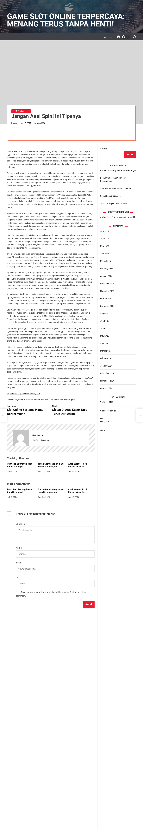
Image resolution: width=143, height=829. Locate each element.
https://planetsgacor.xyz (41, 440)
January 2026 (106, 276)
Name (19, 548)
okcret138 (41, 123)
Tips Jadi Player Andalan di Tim (113, 203)
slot (101, 418)
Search (103, 148)
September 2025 (107, 306)
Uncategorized (106, 402)
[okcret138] (21, 438)
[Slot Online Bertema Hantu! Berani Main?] (3, 415)
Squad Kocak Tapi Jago (110, 196)
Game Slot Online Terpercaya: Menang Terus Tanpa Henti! (66, 20)
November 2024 (107, 381)
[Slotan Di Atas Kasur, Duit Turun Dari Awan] (139, 415)
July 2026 (104, 231)
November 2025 (107, 291)
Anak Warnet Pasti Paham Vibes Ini (77, 465)
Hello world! (130, 217)
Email (18, 562)
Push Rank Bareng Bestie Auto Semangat (19, 465)
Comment (20, 524)
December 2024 (107, 373)
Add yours (51, 514)
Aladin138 (18, 151)
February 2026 (106, 269)
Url (17, 577)
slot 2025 (104, 430)
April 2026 (104, 254)
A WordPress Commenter (111, 217)
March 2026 (105, 261)
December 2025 (107, 283)
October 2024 (106, 388)
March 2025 (105, 351)
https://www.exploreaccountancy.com (23, 394)
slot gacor (104, 421)
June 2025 (104, 328)
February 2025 (106, 358)
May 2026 (104, 246)
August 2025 (105, 313)
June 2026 (104, 239)
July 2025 (104, 321)
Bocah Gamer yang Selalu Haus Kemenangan (51, 465)
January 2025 (106, 366)
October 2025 (106, 298)
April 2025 (104, 343)
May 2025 (104, 336)
